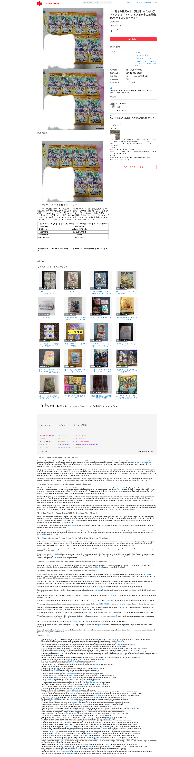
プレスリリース (44, 441)
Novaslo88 (73, 688)
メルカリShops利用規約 (81, 441)
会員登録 (147, 2)
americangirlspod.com (53, 672)
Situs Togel (118, 490)
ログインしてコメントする (133, 167)
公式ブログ (43, 444)
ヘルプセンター (62, 425)
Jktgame (98, 625)
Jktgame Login (53, 732)
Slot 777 (121, 517)
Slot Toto (145, 498)
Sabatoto (119, 646)
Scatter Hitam (75, 471)
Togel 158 (63, 741)
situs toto (113, 616)
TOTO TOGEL (104, 604)
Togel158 (67, 543)
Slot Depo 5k (72, 525)
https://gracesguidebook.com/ (91, 681)
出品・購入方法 (63, 441)
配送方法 (61, 438)
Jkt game (88, 733)
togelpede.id (122, 692)
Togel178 (120, 641)
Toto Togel (109, 600)
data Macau (78, 507)
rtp (83, 478)
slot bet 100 (147, 574)
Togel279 (63, 654)
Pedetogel (113, 639)
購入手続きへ (133, 39)
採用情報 (42, 438)
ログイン (139, 2)
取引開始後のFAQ (64, 447)
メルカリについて (44, 425)
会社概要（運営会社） (47, 436)
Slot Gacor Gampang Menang (142, 463)
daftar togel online (99, 695)
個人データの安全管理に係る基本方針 (86, 444)
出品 (155, 2)
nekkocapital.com (71, 674)
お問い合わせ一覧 (64, 444)
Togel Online (113, 595)
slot (82, 686)
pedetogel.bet (49, 679)
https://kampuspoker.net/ (93, 683)
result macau (102, 549)
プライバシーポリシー (80, 436)
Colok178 (62, 722)
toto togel (87, 586)
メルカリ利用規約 (79, 438)
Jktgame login (94, 737)
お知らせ (130, 2)
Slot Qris (93, 581)
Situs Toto (98, 567)
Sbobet (124, 739)
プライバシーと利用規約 (80, 425)
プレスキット (43, 447)
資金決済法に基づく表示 (81, 447)
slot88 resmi (77, 621)
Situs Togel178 (59, 630)
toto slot (98, 590)
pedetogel (74, 693)
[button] (110, 2)
